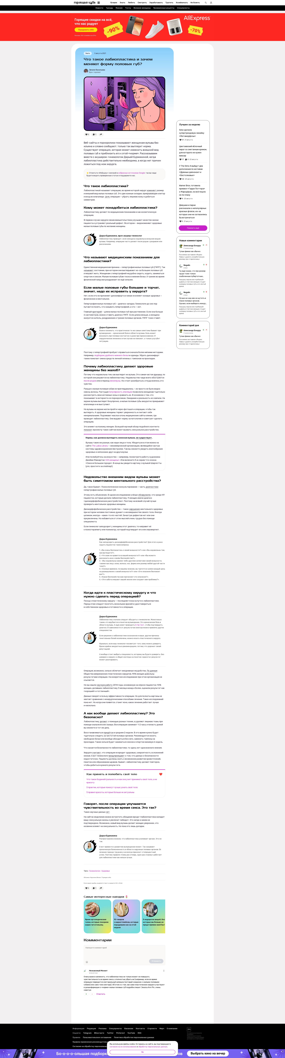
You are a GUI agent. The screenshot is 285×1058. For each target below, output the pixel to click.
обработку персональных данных (152, 1047)
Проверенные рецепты (163, 8)
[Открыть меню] (164, 970)
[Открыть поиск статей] (205, 2)
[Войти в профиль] (211, 2)
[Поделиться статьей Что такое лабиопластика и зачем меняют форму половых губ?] (101, 134)
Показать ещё (193, 228)
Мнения (119, 8)
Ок (142, 1052)
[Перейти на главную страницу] (85, 2)
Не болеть (195, 3)
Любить (131, 3)
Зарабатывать (156, 3)
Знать (122, 3)
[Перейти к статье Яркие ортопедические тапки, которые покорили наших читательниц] (97, 916)
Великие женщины (142, 8)
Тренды (109, 8)
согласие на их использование (123, 1047)
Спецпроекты (183, 8)
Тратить (169, 3)
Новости (99, 8)
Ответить (100, 994)
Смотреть (142, 3)
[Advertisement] (193, 83)
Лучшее (113, 3)
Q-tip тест (139, 625)
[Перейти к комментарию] (193, 252)
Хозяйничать (182, 3)
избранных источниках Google (131, 173)
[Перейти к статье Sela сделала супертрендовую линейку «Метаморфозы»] (193, 135)
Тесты (128, 8)
